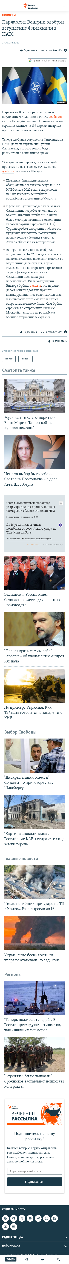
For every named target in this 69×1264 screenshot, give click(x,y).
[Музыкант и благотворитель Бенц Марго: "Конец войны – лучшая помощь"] (34, 396)
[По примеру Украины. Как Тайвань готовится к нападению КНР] (34, 686)
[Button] (28, 50)
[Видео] (43, 1259)
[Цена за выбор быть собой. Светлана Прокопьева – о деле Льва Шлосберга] (34, 452)
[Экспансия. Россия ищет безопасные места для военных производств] (34, 573)
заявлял (35, 285)
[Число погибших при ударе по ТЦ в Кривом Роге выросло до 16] (34, 882)
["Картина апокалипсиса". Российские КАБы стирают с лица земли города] (34, 812)
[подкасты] (27, 1259)
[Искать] (58, 1259)
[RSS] (54, 1218)
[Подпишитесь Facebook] (13, 1218)
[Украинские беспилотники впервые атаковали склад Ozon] (34, 933)
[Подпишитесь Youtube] (30, 1218)
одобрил (8, 171)
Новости (9, 15)
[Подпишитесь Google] (5, 1218)
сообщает (55, 117)
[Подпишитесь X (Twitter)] (22, 1218)
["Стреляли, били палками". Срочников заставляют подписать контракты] (34, 1054)
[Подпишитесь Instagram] (46, 1218)
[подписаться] (13, 1226)
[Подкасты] (5, 1226)
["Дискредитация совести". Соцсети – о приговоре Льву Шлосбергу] (34, 756)
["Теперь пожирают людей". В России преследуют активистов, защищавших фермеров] (34, 998)
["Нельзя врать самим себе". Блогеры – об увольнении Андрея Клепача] (34, 629)
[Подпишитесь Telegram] (38, 1218)
